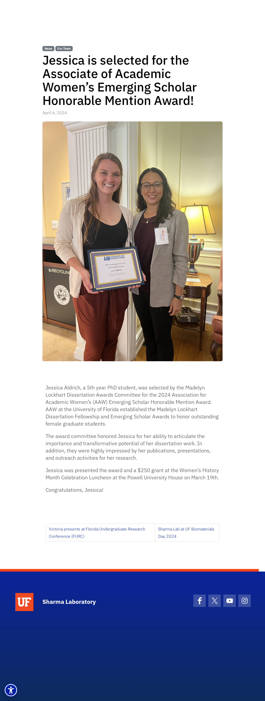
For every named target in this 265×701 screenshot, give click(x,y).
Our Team (64, 48)
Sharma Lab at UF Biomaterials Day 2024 (186, 532)
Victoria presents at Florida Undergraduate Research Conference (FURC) (97, 532)
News (48, 48)
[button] (11, 690)
